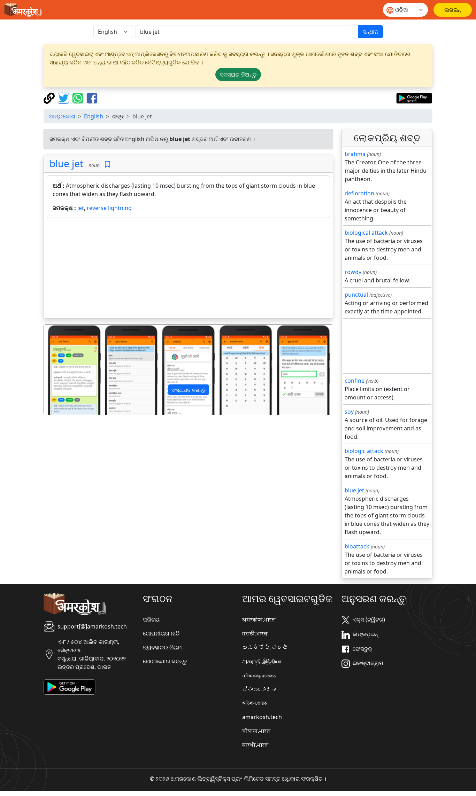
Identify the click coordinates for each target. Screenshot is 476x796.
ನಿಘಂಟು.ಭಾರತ (259, 689)
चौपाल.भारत (256, 731)
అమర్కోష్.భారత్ (265, 647)
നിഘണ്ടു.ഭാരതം (259, 675)
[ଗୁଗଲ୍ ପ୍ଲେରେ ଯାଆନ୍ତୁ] (414, 97)
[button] (65, 370)
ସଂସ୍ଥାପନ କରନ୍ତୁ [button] (188, 390)
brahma (355, 154)
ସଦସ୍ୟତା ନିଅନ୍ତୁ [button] (238, 74)
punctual (356, 294)
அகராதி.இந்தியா (262, 661)
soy (349, 411)
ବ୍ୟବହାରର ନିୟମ (162, 647)
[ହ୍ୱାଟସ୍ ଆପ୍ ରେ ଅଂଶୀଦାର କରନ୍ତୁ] (78, 97)
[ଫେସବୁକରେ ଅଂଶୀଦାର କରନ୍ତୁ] (92, 97)
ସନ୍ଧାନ (370, 32)
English (93, 116)
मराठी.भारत (255, 633)
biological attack (366, 232)
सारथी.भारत (255, 745)
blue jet (66, 163)
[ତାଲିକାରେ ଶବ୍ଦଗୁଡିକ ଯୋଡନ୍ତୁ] (107, 164)
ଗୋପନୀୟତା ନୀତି (161, 633)
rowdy (353, 272)
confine (354, 380)
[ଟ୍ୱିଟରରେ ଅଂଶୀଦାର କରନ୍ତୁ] (64, 97)
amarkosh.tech (262, 717)
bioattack (357, 546)
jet (80, 208)
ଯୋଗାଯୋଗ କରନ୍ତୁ (165, 661)
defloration (359, 193)
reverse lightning (109, 208)
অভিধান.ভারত (254, 703)
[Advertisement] (188, 269)
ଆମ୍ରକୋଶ (62, 116)
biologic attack (364, 451)
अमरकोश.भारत (258, 619)
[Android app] (69, 686)
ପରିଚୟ (151, 619)
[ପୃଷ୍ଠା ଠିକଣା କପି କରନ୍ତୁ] (50, 97)
